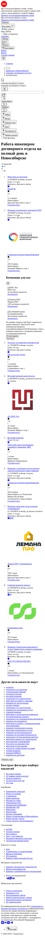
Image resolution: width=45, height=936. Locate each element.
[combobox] (12, 83)
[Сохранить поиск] (3, 95)
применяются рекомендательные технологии (22, 907)
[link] (5, 44)
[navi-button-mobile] (3, 58)
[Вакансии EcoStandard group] (25, 611)
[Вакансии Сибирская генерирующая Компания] (25, 237)
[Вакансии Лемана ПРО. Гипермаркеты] (25, 541)
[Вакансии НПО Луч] (25, 400)
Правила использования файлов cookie (17, 20)
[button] (3, 51)
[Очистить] (4, 89)
